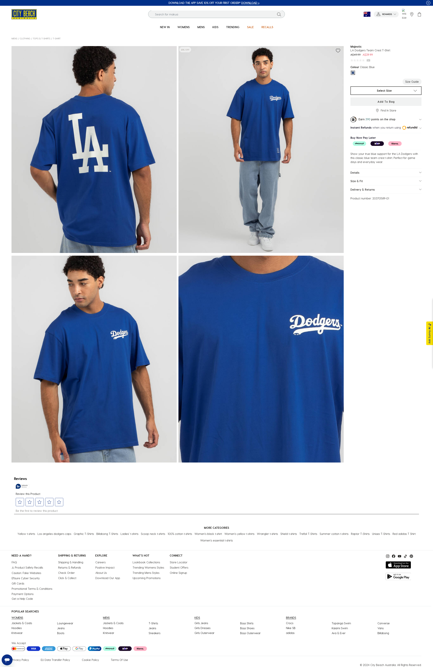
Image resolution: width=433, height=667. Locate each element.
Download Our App (107, 578)
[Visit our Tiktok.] (405, 555)
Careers (100, 562)
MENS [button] (201, 27)
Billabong (383, 633)
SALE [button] (250, 27)
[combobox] (216, 14)
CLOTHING (25, 38)
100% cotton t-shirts (180, 533)
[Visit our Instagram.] (387, 555)
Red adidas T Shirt (404, 533)
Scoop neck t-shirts (153, 533)
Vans (381, 628)
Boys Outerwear (250, 633)
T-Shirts (153, 623)
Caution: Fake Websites (26, 572)
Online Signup (178, 572)
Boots (60, 633)
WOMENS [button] (183, 27)
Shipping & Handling (70, 562)
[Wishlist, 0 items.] (404, 14)
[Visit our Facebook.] (393, 555)
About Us (101, 572)
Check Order (66, 572)
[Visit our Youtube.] (399, 555)
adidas (290, 632)
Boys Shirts (246, 623)
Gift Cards (18, 583)
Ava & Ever (339, 633)
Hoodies (17, 628)
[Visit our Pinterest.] (410, 555)
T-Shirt (57, 38)
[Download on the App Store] (398, 565)
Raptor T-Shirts (360, 533)
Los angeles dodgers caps (54, 533)
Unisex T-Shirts (381, 533)
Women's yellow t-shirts (239, 533)
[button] (386, 14)
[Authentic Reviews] (22, 486)
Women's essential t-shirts (216, 540)
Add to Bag (386, 101)
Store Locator (178, 562)
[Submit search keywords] (279, 14)
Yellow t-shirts (26, 533)
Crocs (289, 623)
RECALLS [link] (267, 27)
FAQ (14, 562)
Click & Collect (67, 578)
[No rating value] (358, 60)
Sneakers (154, 633)
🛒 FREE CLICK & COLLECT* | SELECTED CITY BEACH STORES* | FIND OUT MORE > (214, 2)
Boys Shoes (247, 628)
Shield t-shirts (288, 533)
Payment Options (22, 594)
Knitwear (17, 632)
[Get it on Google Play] (398, 576)
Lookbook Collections (146, 562)
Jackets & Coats (22, 623)
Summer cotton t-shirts (334, 533)
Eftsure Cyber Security (26, 578)
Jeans (61, 628)
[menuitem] (165, 27)
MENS (14, 38)
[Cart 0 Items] (419, 14)
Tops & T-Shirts (41, 38)
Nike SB (290, 628)
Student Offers (179, 567)
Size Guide (412, 81)
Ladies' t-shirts (129, 533)
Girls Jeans (201, 623)
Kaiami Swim (340, 628)
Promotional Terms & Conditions (32, 588)
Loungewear (65, 623)
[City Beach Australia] (24, 13)
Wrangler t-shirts (267, 533)
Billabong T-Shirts (107, 533)
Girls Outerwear (204, 632)
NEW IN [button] (165, 27)
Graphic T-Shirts (84, 533)
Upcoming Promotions (147, 578)
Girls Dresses (202, 628)
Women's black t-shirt (208, 533)
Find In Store (388, 110)
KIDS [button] (215, 27)
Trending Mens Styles (146, 572)
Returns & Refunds (69, 567)
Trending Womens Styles (148, 567)
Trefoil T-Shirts (308, 533)
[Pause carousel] (428, 3)
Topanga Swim (341, 623)
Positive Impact (105, 567)
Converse (384, 623)
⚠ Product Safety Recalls (27, 567)
